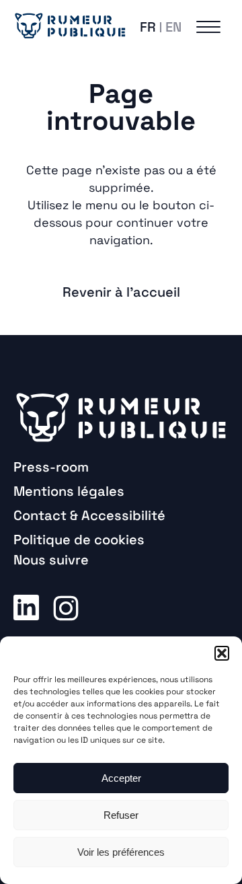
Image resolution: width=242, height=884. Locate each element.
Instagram (65, 607)
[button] (222, 653)
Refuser (121, 815)
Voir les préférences (121, 852)
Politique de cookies (79, 539)
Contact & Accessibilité (89, 515)
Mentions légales (68, 491)
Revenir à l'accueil (121, 292)
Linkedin (26, 607)
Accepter (121, 778)
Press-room (51, 467)
